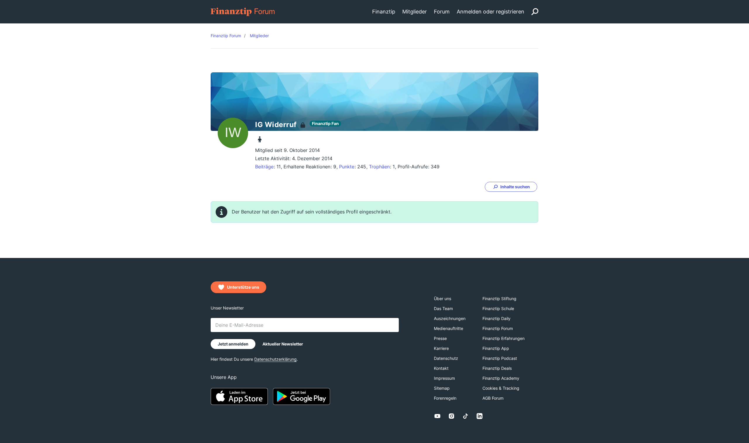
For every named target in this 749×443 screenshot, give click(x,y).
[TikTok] (465, 416)
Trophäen (379, 167)
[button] (511, 187)
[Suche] (534, 11)
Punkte (346, 167)
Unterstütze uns (243, 287)
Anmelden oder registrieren (490, 11)
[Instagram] (451, 416)
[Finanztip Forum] (243, 11)
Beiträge (264, 167)
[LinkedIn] (479, 416)
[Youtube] (437, 416)
